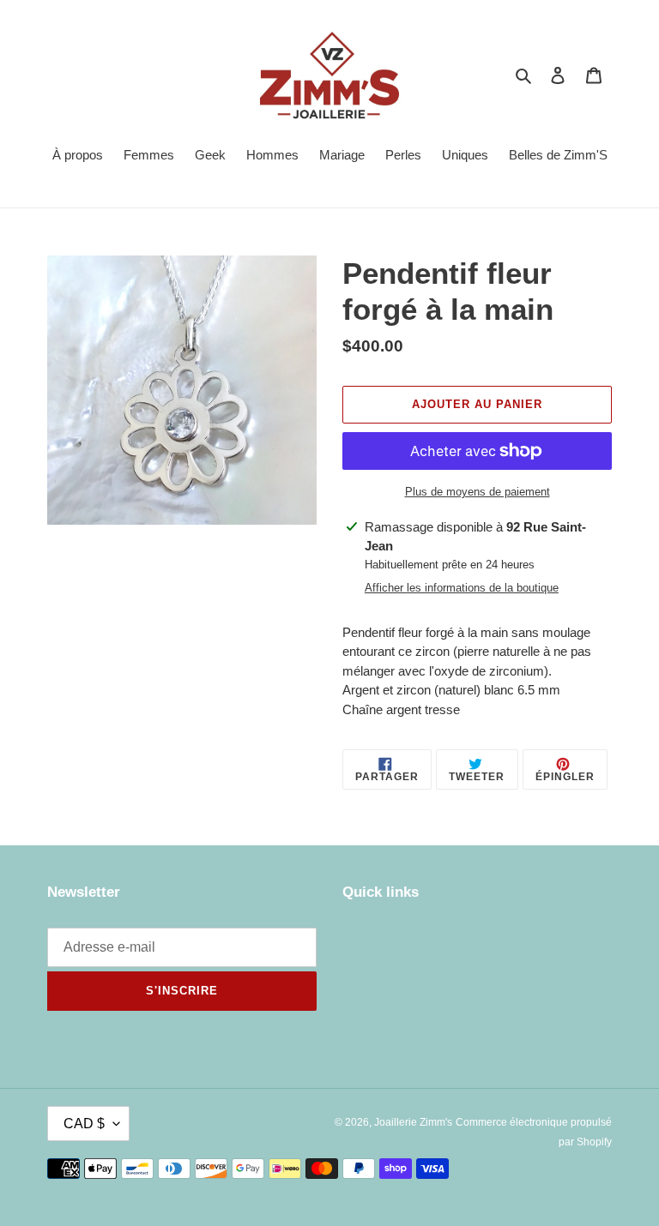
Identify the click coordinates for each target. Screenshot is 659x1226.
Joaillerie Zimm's (413, 1122)
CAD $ (84, 1123)
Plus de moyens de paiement (477, 491)
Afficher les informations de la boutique (462, 587)
